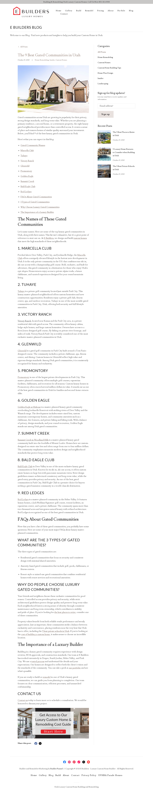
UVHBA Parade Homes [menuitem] (110, 775)
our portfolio (75, 668)
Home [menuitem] (58, 10)
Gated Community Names (33, 145)
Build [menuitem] (78, 10)
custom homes (80, 238)
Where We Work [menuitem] (108, 14)
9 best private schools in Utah (55, 631)
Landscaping (103, 83)
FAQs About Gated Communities (36, 196)
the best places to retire (65, 612)
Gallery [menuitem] (68, 10)
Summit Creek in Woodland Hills (33, 440)
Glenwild (25, 166)
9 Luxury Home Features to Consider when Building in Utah (124, 152)
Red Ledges (26, 191)
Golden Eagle (27, 176)
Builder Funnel (56, 768)
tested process (37, 661)
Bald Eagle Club (28, 186)
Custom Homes (61, 60)
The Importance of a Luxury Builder (37, 212)
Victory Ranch (27, 160)
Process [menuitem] (103, 18)
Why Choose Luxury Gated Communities (40, 207)
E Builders (49, 238)
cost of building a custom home (35, 634)
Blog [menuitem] (131, 10)
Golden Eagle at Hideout (29, 407)
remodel (46, 677)
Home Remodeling (42, 60)
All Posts (102, 52)
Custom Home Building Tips (109, 68)
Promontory (26, 171)
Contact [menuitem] (64, 14)
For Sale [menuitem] (121, 10)
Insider (52, 60)
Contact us (23, 700)
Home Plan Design (105, 73)
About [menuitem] (111, 10)
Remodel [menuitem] (89, 10)
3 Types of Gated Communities (35, 202)
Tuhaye (24, 155)
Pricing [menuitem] (100, 10)
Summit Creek (27, 181)
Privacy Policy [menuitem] (89, 775)
